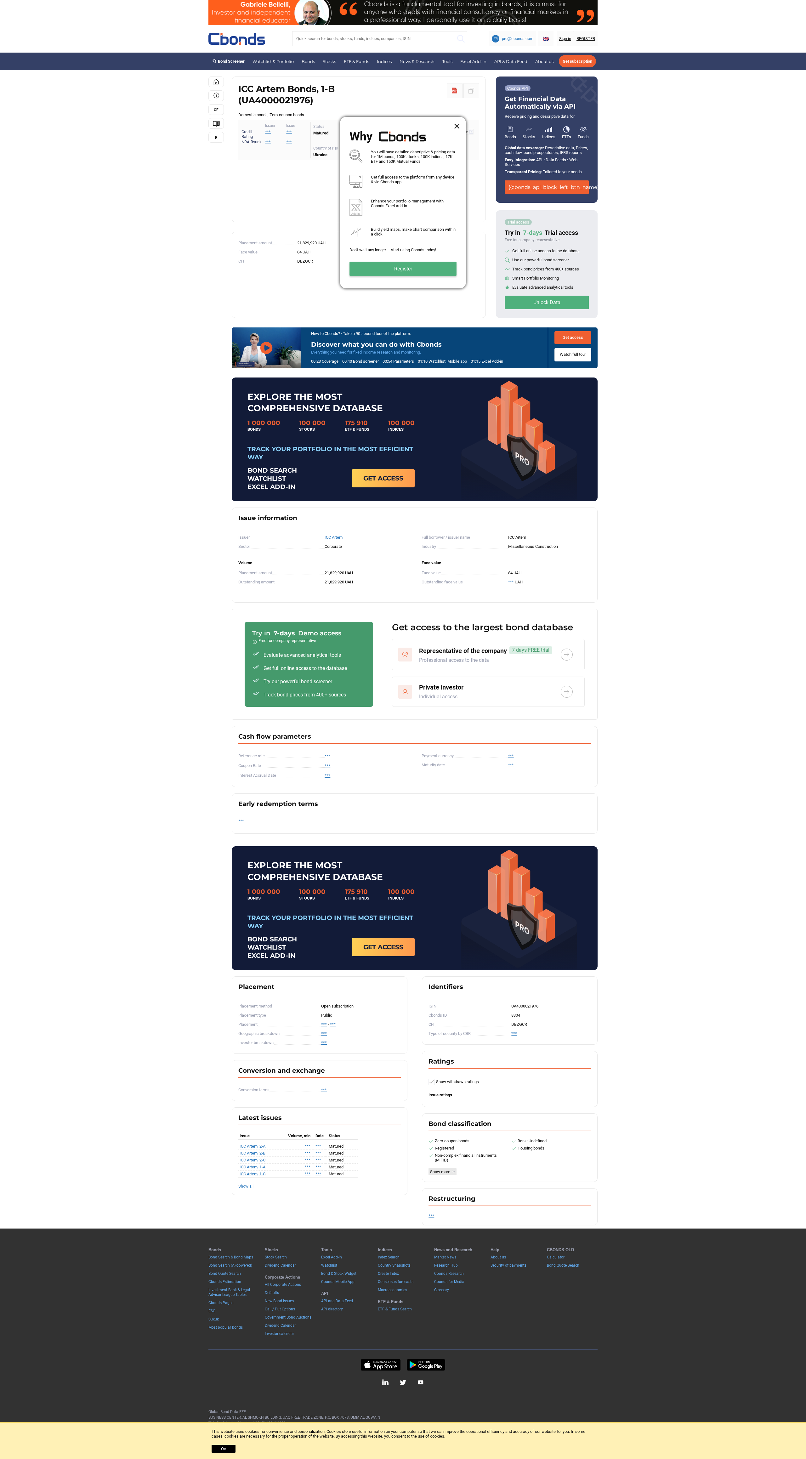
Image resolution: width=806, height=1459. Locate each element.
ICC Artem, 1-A (252, 1167)
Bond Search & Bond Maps (230, 1257)
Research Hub (446, 1265)
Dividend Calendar (280, 1265)
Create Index (388, 1273)
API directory (332, 1309)
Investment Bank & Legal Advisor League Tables (229, 1292)
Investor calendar (279, 1333)
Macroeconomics (392, 1290)
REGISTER (585, 38)
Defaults (272, 1293)
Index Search (389, 1257)
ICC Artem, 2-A (252, 1146)
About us (544, 61)
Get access (573, 337)
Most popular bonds (225, 1327)
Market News (445, 1257)
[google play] (426, 1365)
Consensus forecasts (395, 1282)
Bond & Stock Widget (338, 1273)
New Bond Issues (279, 1301)
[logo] (236, 38)
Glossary (441, 1290)
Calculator (556, 1257)
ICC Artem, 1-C (252, 1174)
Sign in (565, 38)
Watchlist (329, 1265)
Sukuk (213, 1319)
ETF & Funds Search (395, 1309)
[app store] (380, 1365)
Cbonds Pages (220, 1303)
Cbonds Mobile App (338, 1282)
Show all (245, 1186)
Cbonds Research (449, 1273)
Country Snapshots (394, 1265)
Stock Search (276, 1257)
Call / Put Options (280, 1309)
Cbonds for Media (449, 1282)
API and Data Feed (337, 1301)
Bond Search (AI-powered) (230, 1265)
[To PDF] (455, 90)
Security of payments (508, 1265)
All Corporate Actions (283, 1284)
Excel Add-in (473, 61)
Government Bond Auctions (288, 1317)
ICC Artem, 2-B (252, 1153)
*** (289, 131)
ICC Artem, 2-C (252, 1160)
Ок (223, 1448)
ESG (211, 1311)
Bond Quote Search (224, 1273)
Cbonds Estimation (224, 1282)
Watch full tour (573, 354)
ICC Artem (334, 537)
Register (403, 269)
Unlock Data (546, 302)
